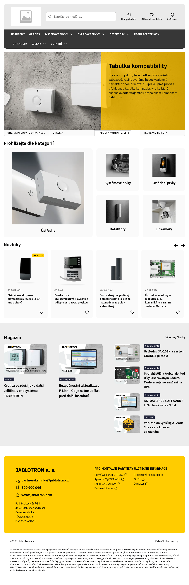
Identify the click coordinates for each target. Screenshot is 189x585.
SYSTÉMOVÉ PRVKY (56, 34)
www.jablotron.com (36, 495)
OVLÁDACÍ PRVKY (89, 34)
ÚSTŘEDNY (18, 34)
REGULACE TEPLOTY (146, 34)
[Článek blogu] (127, 353)
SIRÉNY (36, 44)
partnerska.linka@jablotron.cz (45, 480)
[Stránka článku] (25, 359)
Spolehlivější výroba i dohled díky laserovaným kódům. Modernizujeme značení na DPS (164, 380)
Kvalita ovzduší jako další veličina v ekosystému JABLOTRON (24, 390)
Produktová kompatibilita (148, 474)
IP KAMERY (20, 44)
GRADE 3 (34, 34)
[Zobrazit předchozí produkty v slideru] (176, 245)
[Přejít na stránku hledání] (50, 17)
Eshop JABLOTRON (105, 484)
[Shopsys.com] (177, 541)
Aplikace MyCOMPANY (107, 479)
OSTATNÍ (56, 44)
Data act (139, 483)
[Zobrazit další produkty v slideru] (182, 245)
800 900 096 (31, 488)
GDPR (137, 479)
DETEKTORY (117, 34)
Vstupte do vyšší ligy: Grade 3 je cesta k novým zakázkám (164, 427)
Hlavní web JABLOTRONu (108, 474)
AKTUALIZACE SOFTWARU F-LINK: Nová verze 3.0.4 (164, 403)
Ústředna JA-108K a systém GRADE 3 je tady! (164, 354)
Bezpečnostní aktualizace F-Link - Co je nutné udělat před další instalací (79, 390)
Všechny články (175, 337)
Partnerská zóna (103, 488)
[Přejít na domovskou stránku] (26, 16)
